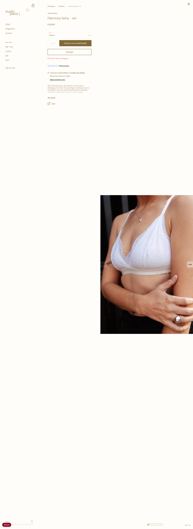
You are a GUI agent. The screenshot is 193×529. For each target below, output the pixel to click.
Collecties (61, 6)
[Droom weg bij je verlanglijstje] (28, 10)
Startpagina (51, 6)
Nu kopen (69, 52)
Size (50, 32)
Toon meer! (51, 98)
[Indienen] (32, 521)
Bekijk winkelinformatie (57, 80)
